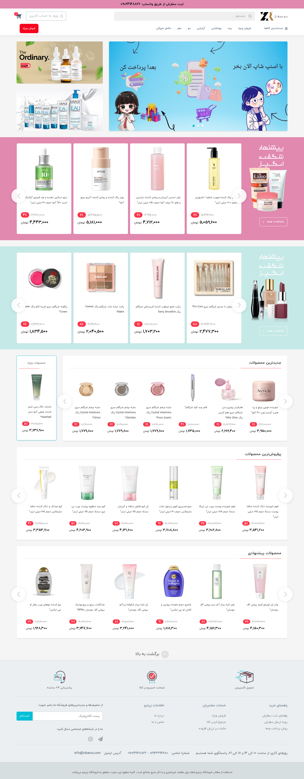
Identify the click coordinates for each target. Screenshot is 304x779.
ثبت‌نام (24, 716)
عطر (179, 28)
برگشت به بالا (147, 654)
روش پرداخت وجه (276, 729)
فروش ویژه (244, 28)
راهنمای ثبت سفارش (274, 716)
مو (189, 28)
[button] (21, 16)
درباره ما (159, 716)
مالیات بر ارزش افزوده (212, 729)
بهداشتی (216, 28)
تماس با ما (158, 722)
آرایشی (201, 28)
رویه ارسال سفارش (275, 722)
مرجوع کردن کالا (216, 722)
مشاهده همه (275, 221)
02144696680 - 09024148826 (148, 753)
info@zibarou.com (87, 753)
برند (230, 28)
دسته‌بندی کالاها (274, 28)
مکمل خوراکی (163, 28)
